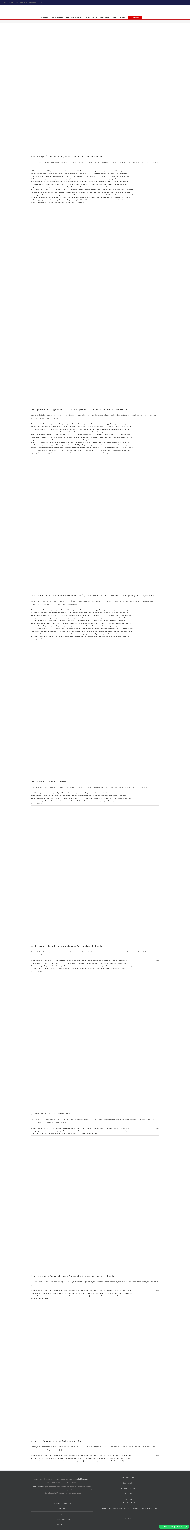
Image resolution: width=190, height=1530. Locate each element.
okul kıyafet (41, 187)
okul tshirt (70, 189)
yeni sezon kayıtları (70, 203)
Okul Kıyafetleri (128, 1477)
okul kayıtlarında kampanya (53, 437)
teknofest (106, 195)
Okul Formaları (128, 1483)
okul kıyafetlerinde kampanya (105, 187)
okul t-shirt (55, 440)
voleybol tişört (74, 200)
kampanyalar (126, 171)
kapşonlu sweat (47, 174)
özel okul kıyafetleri (109, 192)
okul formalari (50, 184)
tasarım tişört (98, 195)
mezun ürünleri (103, 176)
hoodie (59, 171)
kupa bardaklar (120, 174)
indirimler (108, 171)
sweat (67, 195)
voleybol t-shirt (64, 200)
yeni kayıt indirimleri (116, 200)
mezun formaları (83, 176)
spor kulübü (40, 195)
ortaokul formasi (75, 192)
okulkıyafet (120, 189)
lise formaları (39, 176)
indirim (102, 171)
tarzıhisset (80, 195)
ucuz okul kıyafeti (61, 197)
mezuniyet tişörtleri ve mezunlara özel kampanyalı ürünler (57, 1441)
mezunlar (120, 181)
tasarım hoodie (88, 195)
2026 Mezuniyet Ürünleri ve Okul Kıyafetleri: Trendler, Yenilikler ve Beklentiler (66, 156)
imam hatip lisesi (94, 171)
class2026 (47, 171)
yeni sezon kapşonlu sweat (56, 203)
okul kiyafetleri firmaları (71, 187)
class (42, 171)
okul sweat (124, 187)
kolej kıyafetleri (102, 174)
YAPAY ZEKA (83, 200)
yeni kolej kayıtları (54, 453)
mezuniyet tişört (67, 179)
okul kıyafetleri (59, 187)
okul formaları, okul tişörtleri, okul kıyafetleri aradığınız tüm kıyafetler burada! (66, 946)
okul (124, 181)
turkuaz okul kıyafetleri (48, 197)
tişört (131, 195)
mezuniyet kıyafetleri (43, 179)
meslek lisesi (69, 176)
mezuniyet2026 (90, 181)
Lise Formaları (128, 1499)
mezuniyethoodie (100, 181)
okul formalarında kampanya (73, 184)
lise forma (93, 426)
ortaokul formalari (52, 192)
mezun (75, 176)
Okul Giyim (128, 1494)
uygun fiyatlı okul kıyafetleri (57, 450)
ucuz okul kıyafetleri (73, 197)
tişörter (33, 197)
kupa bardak (111, 174)
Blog (62, 1514)
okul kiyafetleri (49, 187)
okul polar (118, 187)
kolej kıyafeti (93, 174)
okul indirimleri (111, 184)
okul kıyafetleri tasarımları (88, 187)
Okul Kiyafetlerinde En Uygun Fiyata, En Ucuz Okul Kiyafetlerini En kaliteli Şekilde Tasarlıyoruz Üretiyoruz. (79, 409)
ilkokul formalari (73, 171)
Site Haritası (128, 1518)
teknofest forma (114, 195)
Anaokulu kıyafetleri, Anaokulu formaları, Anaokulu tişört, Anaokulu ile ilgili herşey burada (72, 1276)
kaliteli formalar (116, 171)
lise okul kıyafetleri (58, 176)
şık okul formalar (57, 445)
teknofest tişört (124, 195)
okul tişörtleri (62, 189)
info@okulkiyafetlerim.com (31, 2)
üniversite (99, 197)
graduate (54, 171)
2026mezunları (35, 171)
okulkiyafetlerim (35, 192)
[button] (145, 17)
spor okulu (62, 195)
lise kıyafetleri (48, 176)
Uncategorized (84, 197)
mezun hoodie (93, 176)
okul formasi (95, 184)
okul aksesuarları (61, 434)
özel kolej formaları (87, 192)
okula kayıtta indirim (92, 189)
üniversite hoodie (108, 197)
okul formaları (59, 184)
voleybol (57, 200)
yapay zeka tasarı (93, 200)
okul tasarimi (47, 189)
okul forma (42, 184)
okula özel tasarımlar (105, 189)
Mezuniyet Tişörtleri (128, 1488)
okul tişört (54, 189)
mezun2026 (112, 176)
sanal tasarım (120, 192)
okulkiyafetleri (129, 189)
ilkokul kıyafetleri (83, 171)
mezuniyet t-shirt (56, 179)
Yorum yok (81, 203)
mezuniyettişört (111, 181)
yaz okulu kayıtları (104, 200)
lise (126, 174)
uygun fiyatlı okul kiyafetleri (45, 200)
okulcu (115, 189)
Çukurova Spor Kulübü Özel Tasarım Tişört (50, 1113)
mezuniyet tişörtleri (78, 179)
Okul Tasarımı (62, 1525)
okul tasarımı (38, 189)
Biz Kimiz (62, 1509)
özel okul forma (98, 192)
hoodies (64, 171)
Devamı (157, 171)
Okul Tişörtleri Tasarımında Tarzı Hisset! (49, 781)
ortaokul (43, 192)
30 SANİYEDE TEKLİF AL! (62, 1503)
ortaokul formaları (64, 192)
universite (92, 197)
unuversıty (117, 197)
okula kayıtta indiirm (79, 189)
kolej (77, 174)
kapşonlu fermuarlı (36, 174)
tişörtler (38, 197)
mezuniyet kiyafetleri (83, 429)
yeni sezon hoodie (41, 203)
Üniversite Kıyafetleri (62, 1519)
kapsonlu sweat (57, 174)
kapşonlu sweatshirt (69, 174)
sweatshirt (73, 195)
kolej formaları (83, 174)
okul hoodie (102, 184)
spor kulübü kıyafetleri (51, 195)
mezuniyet (119, 176)
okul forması (86, 184)
